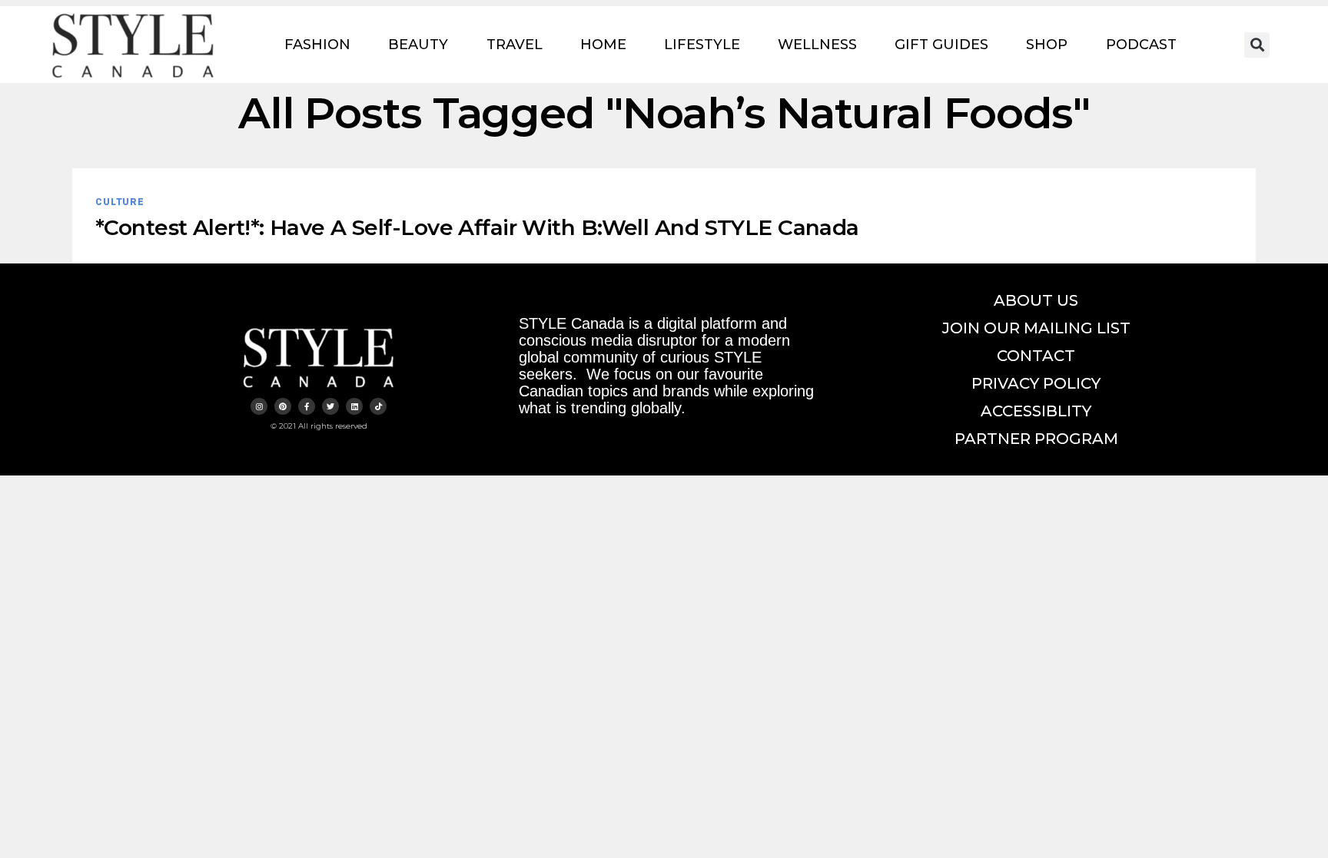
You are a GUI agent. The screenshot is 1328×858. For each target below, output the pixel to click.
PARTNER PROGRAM (1036, 438)
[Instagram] (259, 406)
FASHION (317, 44)
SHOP (1046, 44)
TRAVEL (514, 44)
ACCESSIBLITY (1036, 411)
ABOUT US (1036, 300)
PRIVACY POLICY (1036, 383)
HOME (603, 44)
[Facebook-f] (306, 406)
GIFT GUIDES (941, 44)
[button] (1257, 45)
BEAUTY (418, 44)
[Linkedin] (354, 406)
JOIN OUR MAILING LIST (1036, 328)
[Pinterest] (282, 406)
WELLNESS (817, 44)
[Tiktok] (378, 406)
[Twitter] (330, 406)
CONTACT (1036, 355)
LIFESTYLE (702, 44)
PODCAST (1141, 44)
